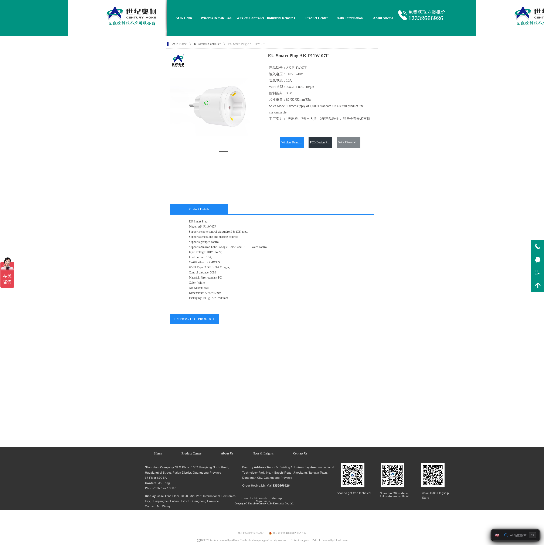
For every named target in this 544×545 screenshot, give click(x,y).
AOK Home (179, 43)
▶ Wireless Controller (207, 43)
